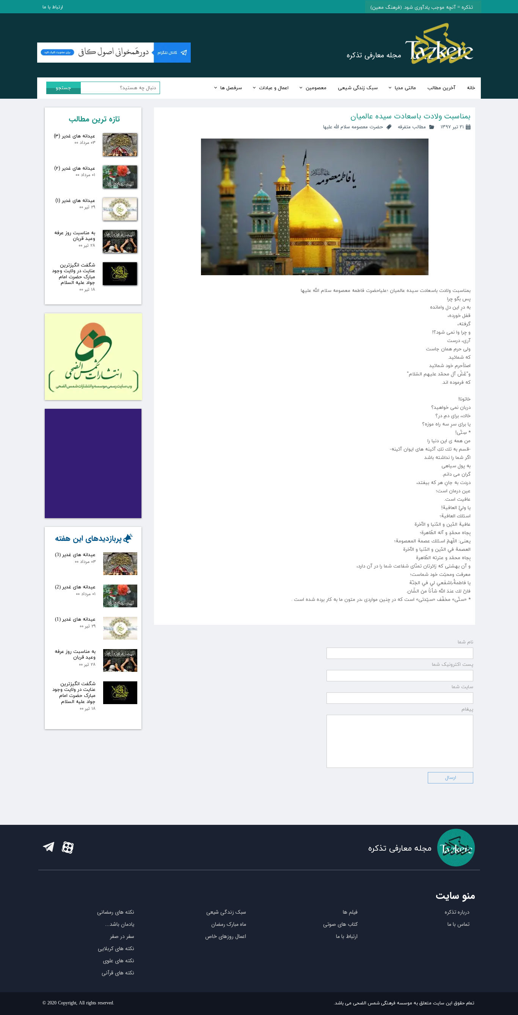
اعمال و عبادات (274, 88)
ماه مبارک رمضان (228, 924)
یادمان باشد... (119, 924)
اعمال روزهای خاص (225, 936)
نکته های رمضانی (115, 912)
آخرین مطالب (441, 88)
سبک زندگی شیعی (358, 88)
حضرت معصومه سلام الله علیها (353, 127)
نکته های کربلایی (116, 948)
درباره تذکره (457, 912)
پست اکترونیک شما (452, 664)
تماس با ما (458, 924)
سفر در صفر (122, 936)
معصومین (316, 88)
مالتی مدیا (405, 88)
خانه (471, 88)
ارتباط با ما (52, 7)
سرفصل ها (231, 88)
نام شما (465, 642)
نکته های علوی (118, 961)
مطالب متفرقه (412, 127)
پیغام (467, 709)
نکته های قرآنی (118, 973)
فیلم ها (350, 912)
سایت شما (462, 687)
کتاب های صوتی (340, 924)
